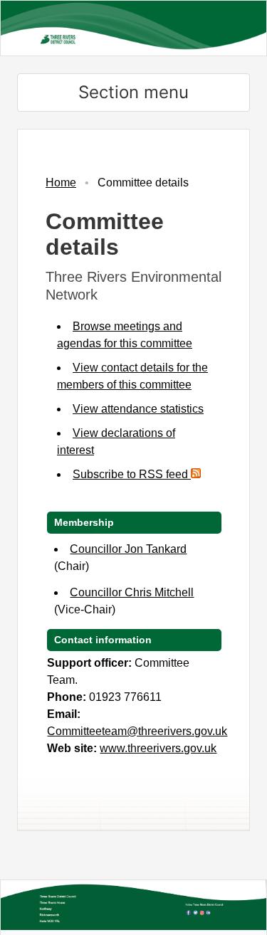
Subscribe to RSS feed (132, 474)
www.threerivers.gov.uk (158, 748)
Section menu (133, 92)
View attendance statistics (138, 409)
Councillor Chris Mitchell (132, 592)
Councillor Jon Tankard (128, 549)
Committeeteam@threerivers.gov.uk (137, 731)
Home (61, 182)
